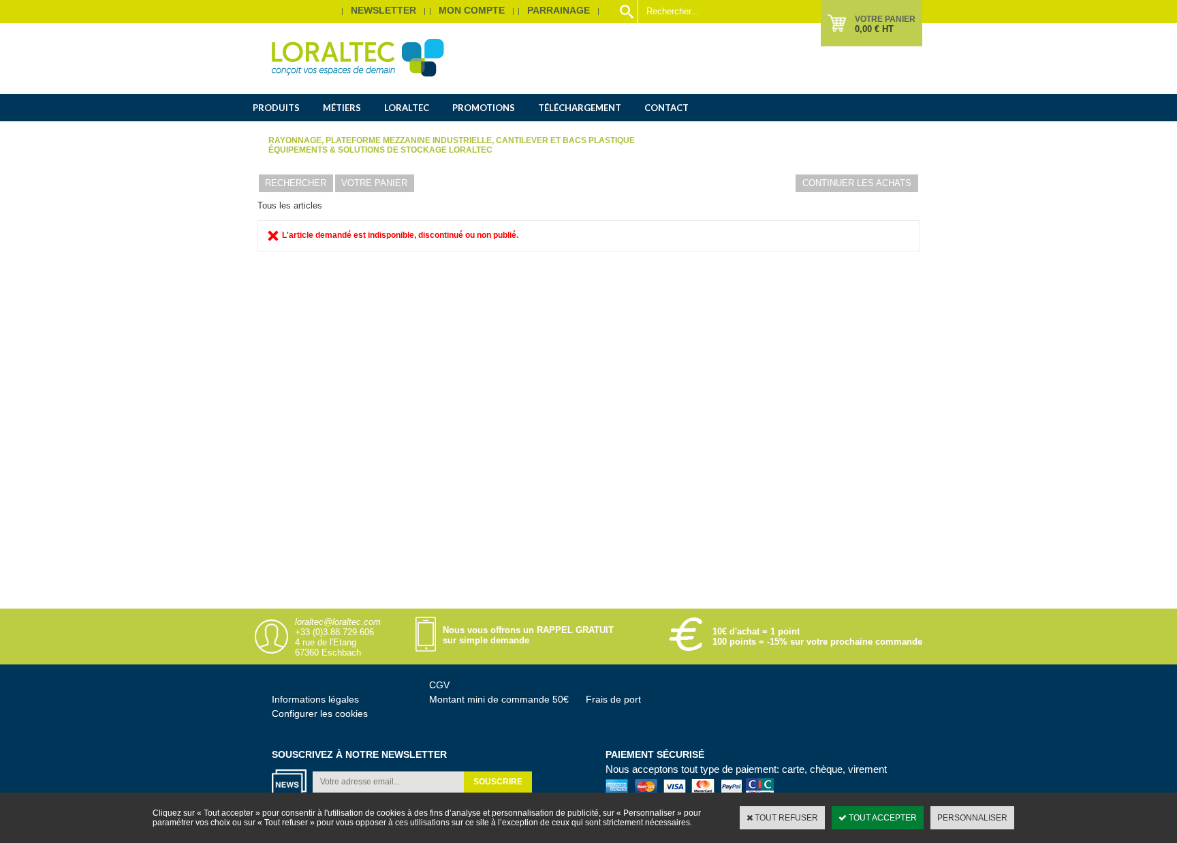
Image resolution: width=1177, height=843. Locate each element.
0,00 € (874, 29)
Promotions (483, 107)
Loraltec (406, 107)
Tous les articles (289, 205)
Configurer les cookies (320, 713)
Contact (666, 107)
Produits (276, 107)
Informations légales (315, 699)
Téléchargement (579, 107)
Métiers (342, 107)
